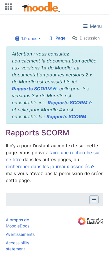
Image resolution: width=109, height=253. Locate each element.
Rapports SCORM (32, 88)
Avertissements (20, 234)
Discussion (90, 37)
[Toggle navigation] (7, 8)
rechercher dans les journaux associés (48, 166)
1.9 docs (28, 38)
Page (60, 37)
